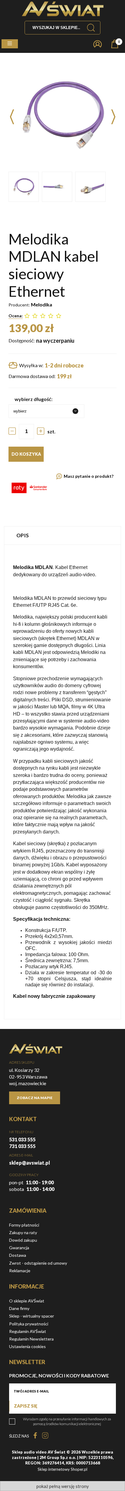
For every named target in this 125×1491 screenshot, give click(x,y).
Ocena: (15, 315)
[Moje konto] (97, 44)
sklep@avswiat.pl (29, 1163)
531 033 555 (22, 1139)
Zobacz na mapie (34, 1097)
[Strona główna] (62, 9)
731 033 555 (22, 1146)
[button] (10, 43)
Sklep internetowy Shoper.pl (62, 1469)
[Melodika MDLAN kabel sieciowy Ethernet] (23, 187)
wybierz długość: (33, 399)
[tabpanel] (62, 782)
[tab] (62, 535)
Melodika (41, 304)
